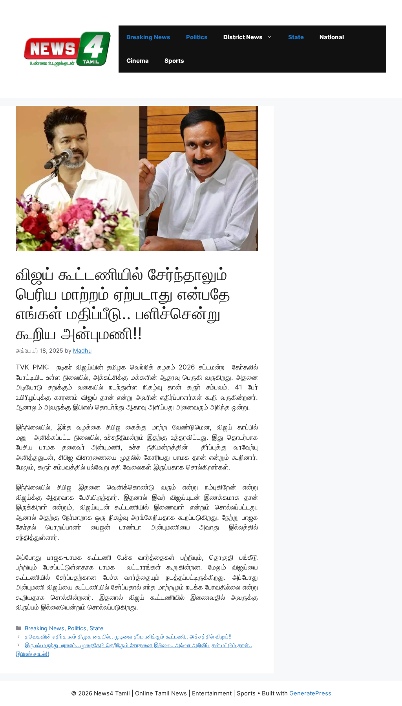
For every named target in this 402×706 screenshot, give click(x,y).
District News (243, 37)
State (296, 37)
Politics (197, 37)
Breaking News (148, 37)
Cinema (137, 60)
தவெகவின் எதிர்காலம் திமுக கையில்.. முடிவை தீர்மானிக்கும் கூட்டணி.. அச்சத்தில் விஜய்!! (128, 636)
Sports (174, 60)
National (332, 37)
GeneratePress (310, 693)
